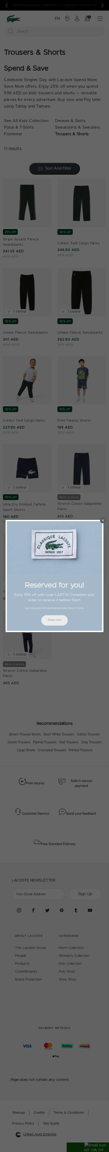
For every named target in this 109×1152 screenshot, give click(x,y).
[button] (103, 520)
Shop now (54, 619)
